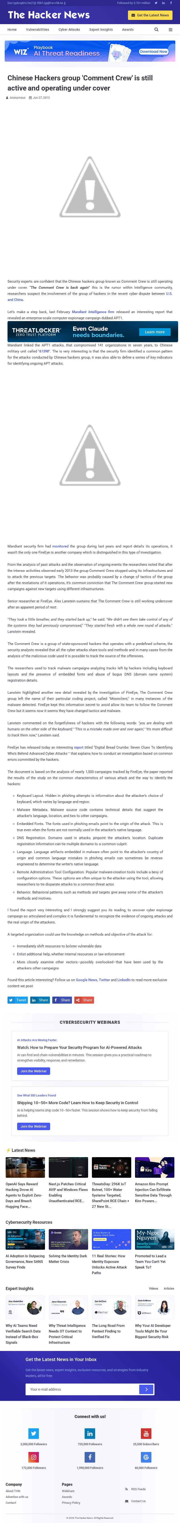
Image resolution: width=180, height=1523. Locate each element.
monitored (60, 546)
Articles (169, 1288)
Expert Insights (101, 29)
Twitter (104, 980)
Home (12, 29)
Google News (86, 980)
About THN (13, 1491)
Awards (128, 29)
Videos (153, 1288)
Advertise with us (17, 1497)
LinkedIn (124, 980)
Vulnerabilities (37, 29)
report (78, 747)
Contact (11, 1502)
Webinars (68, 1491)
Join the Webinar (34, 1071)
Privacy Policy (71, 1502)
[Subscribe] (146, 1389)
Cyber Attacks (69, 29)
